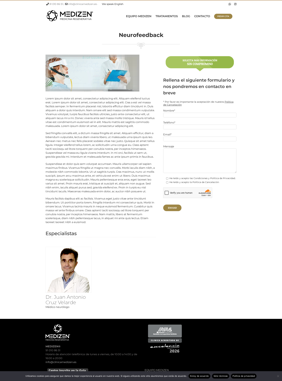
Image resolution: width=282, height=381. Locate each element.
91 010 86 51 (56, 4)
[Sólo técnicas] (278, 376)
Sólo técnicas (221, 376)
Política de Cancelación (205, 182)
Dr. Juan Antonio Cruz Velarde (66, 299)
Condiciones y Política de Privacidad (214, 178)
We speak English (112, 4)
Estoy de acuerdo (199, 376)
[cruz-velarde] (68, 248)
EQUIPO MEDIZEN (157, 370)
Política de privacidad (244, 376)
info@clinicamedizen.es (82, 4)
